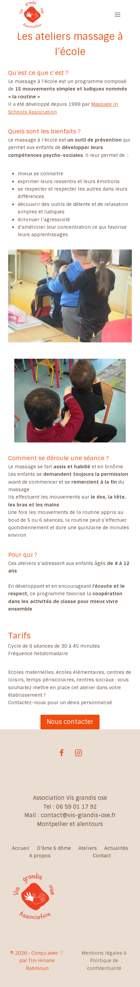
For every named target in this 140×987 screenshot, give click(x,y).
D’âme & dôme (54, 848)
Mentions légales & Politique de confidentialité (104, 960)
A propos (40, 856)
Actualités (116, 848)
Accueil (21, 848)
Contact (102, 856)
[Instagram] (78, 752)
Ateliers (87, 848)
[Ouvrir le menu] (117, 15)
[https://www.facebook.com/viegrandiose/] (61, 752)
